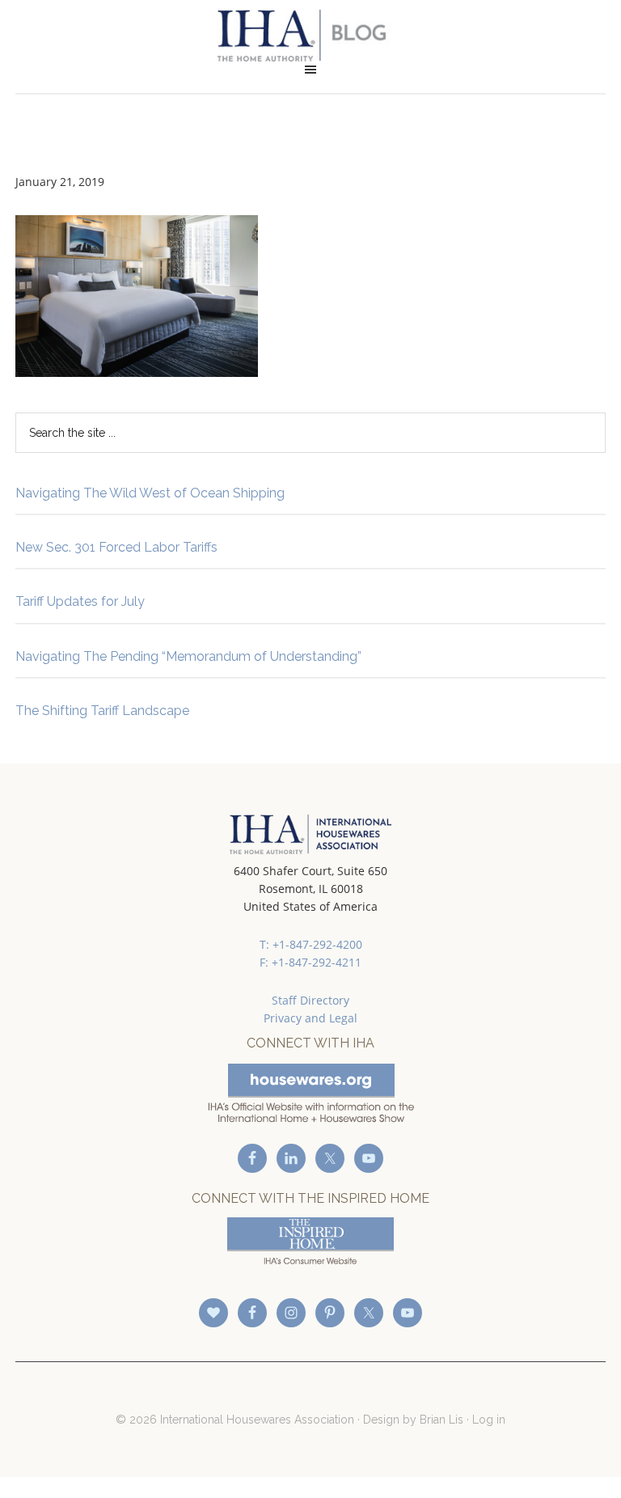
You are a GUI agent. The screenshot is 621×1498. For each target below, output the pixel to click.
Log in (488, 1419)
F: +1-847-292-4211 (310, 962)
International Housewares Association (310, 35)
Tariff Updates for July (80, 601)
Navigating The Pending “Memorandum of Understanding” (188, 656)
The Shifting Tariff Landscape (102, 710)
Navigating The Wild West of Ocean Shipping (150, 493)
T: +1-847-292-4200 (311, 944)
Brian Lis (441, 1419)
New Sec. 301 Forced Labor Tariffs (116, 547)
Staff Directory (310, 1000)
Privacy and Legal (310, 1018)
